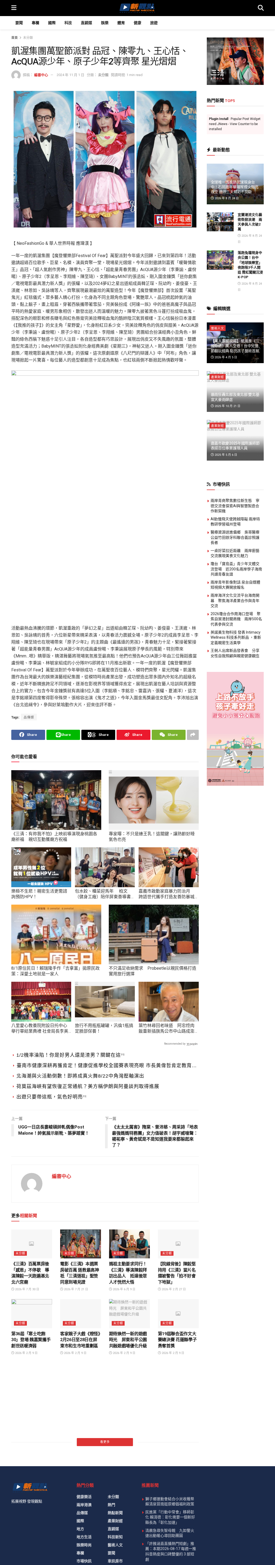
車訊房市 (115, 1561)
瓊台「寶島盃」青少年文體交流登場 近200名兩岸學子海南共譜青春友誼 (236, 569)
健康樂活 (84, 1497)
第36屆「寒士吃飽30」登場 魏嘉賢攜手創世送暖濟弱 (30, 1339)
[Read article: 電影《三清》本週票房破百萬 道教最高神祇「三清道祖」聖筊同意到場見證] (80, 1244)
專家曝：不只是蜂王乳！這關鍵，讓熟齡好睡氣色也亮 (152, 836)
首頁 (14, 38)
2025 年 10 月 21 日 (227, 406)
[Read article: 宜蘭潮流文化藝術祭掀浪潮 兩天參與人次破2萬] (220, 222)
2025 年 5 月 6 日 (225, 455)
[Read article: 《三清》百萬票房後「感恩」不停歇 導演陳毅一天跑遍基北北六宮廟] (31, 1244)
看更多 (105, 1442)
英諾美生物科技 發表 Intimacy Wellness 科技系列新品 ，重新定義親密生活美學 (236, 637)
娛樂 (104, 23)
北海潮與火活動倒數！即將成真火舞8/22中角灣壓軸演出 (80, 1076)
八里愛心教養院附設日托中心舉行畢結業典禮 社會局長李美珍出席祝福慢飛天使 (39, 1028)
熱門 (111, 1505)
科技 (68, 23)
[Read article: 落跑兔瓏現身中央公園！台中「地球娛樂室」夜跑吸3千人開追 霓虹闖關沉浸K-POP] (220, 260)
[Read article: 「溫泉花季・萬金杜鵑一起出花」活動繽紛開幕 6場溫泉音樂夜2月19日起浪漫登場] (31, 1377)
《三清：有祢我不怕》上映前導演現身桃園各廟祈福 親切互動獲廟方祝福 (54, 836)
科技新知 (115, 1537)
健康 (137, 23)
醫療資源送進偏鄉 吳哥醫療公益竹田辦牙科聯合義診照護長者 (235, 537)
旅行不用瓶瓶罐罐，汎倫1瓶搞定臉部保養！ (104, 1028)
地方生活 (84, 1537)
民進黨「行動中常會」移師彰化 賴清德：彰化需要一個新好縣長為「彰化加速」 (170, 1517)
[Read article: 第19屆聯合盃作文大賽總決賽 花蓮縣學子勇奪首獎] (178, 1313)
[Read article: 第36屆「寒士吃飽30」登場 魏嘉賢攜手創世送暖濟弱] (31, 1313)
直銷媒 (86, 23)
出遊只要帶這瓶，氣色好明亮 (49, 1097)
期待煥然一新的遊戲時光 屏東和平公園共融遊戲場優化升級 (128, 1339)
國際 (52, 23)
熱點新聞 (115, 1513)
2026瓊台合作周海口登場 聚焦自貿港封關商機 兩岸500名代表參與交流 (236, 619)
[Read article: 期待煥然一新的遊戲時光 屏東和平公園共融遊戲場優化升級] (129, 1313)
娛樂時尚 (84, 1545)
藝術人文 (217, 328)
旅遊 (154, 23)
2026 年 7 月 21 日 (75, 1289)
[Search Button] (261, 8)
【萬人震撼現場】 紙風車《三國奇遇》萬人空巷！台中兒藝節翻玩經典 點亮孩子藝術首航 (235, 346)
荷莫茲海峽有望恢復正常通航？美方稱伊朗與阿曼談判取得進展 (87, 1086)
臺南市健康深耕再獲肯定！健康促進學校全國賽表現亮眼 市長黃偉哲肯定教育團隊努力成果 (107, 1066)
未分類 (28, 38)
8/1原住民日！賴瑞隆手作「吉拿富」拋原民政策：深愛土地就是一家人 (55, 971)
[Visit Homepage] (137, 8)
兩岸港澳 (84, 1505)
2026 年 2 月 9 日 (26, 1353)
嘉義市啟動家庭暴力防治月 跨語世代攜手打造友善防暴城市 (166, 894)
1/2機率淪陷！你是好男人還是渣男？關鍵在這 (68, 1055)
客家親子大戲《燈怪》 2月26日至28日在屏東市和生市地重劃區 (82, 1339)
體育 (121, 23)
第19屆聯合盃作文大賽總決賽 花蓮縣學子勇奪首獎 (177, 1339)
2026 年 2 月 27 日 (173, 1289)
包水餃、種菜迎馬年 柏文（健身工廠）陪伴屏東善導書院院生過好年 (103, 894)
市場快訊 (84, 1561)
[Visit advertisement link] (235, 61)
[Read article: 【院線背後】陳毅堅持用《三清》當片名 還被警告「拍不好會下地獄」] (178, 1244)
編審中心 (41, 75)
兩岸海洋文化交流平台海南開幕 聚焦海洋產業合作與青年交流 (235, 600)
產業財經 (217, 377)
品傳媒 (29, 717)
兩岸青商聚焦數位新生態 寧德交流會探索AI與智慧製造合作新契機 (235, 505)
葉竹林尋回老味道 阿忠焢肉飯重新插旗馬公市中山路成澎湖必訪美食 (166, 1028)
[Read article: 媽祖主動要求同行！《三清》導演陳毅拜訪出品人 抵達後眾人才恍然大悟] (129, 1244)
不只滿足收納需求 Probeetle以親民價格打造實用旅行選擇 (152, 971)
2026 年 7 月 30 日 (26, 1289)
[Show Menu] (13, 8)
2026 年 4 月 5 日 (225, 357)
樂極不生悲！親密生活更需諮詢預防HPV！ (39, 894)
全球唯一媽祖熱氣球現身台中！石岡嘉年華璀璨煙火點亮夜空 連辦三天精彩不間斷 (235, 187)
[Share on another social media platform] (193, 735)
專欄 (35, 23)
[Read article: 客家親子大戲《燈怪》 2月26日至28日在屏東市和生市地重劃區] (80, 1313)
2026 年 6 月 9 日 (123, 1289)
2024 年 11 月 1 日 (70, 75)
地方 (80, 1529)
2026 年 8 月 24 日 (226, 198)
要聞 (19, 23)
